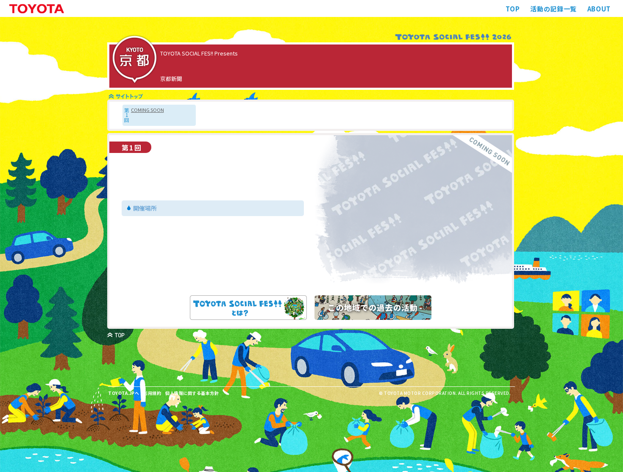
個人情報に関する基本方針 (192, 393)
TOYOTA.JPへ (123, 393)
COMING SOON (147, 110)
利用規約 (152, 393)
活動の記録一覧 (553, 9)
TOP (513, 9)
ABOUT (599, 9)
